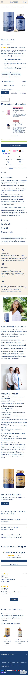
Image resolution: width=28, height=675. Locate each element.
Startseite (3, 7)
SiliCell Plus (20, 639)
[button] (4, 47)
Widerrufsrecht (18, 665)
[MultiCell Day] (7, 632)
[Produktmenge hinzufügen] (7, 99)
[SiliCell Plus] (20, 632)
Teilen (4, 172)
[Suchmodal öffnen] (23, 2)
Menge (2, 96)
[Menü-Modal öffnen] (2, 2)
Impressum (3, 665)
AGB (7, 665)
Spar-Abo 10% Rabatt (9, 85)
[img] (4, 573)
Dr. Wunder (12, 662)
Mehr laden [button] (14, 599)
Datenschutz (11, 665)
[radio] (2, 81)
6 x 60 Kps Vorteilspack (23, 92)
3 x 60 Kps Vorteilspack (14, 92)
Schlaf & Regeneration (11, 7)
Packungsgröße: (6, 89)
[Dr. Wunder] (14, 2)
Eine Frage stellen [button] (14, 564)
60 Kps (5, 92)
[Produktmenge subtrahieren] (3, 99)
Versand (11, 168)
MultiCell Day (7, 639)
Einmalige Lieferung (8, 81)
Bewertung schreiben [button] (14, 561)
